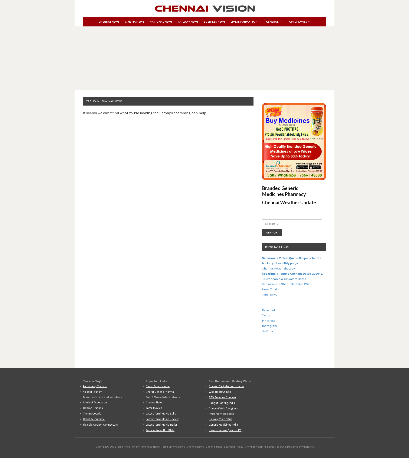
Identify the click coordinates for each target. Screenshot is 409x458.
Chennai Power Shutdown (279, 268)
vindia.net (308, 446)
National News (161, 21)
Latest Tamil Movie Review (162, 419)
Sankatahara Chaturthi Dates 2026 (286, 284)
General (272, 21)
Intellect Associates (95, 402)
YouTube (267, 331)
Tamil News (269, 294)
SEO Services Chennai (222, 397)
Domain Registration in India (226, 386)
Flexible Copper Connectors (100, 424)
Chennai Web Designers (223, 408)
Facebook (269, 310)
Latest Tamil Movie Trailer (161, 424)
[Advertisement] (204, 58)
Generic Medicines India (223, 424)
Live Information (244, 21)
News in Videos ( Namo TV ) (225, 430)
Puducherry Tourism (95, 386)
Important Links (277, 247)
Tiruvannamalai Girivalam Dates (284, 279)
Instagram (269, 326)
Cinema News (135, 21)
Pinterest (268, 321)
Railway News (188, 21)
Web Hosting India (220, 391)
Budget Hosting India (222, 402)
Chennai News (109, 21)
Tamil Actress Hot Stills (160, 430)
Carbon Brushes (93, 408)
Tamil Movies (297, 21)
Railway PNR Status (220, 419)
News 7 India (270, 289)
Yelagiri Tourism (92, 391)
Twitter (267, 315)
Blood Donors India (158, 386)
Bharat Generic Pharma (160, 391)
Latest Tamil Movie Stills (161, 413)
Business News (215, 21)
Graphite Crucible (94, 419)
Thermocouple (92, 413)
